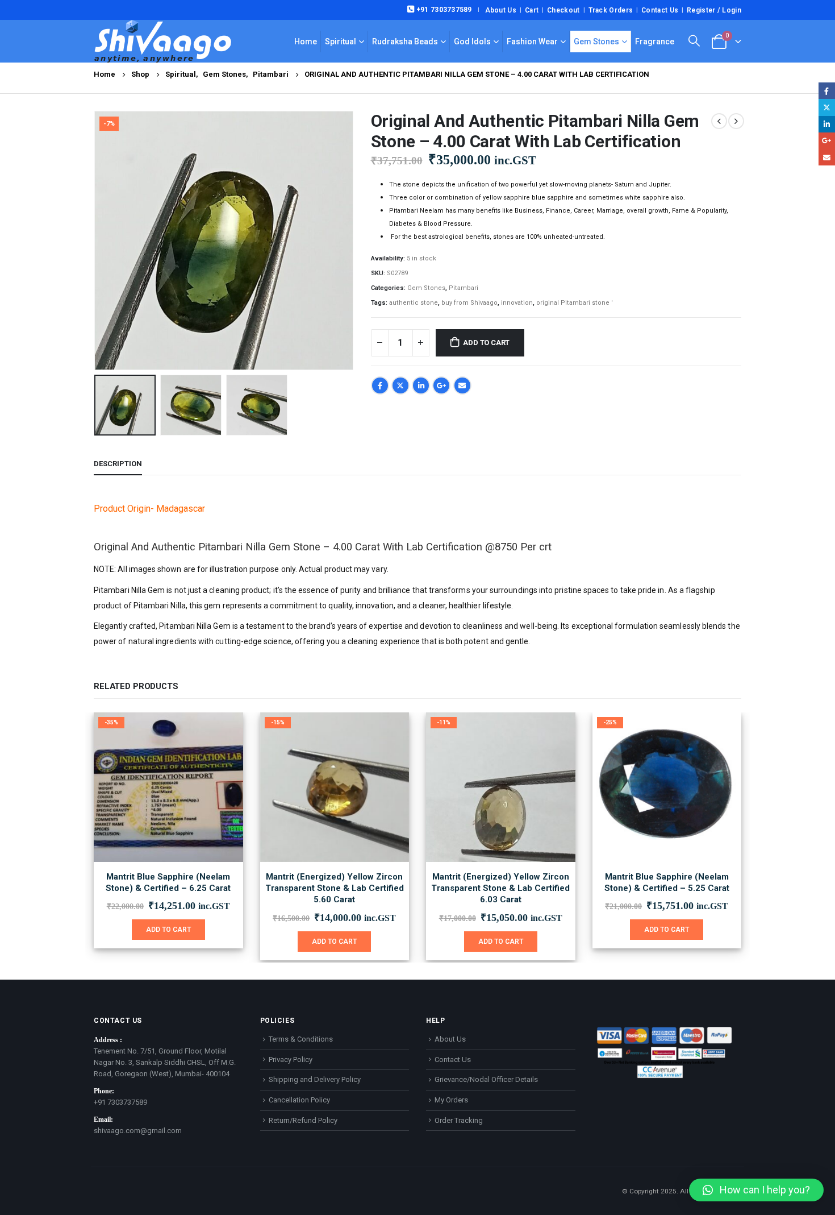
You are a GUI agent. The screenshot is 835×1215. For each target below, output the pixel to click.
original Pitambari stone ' (574, 302)
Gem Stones (596, 41)
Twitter (400, 385)
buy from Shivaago (469, 302)
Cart (531, 10)
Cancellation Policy (299, 1100)
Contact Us (659, 10)
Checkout (563, 10)
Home (305, 41)
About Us (500, 10)
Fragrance (654, 41)
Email (462, 385)
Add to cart (486, 342)
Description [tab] (118, 463)
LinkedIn (421, 385)
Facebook (380, 385)
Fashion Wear (532, 41)
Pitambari (463, 288)
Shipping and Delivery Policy (315, 1079)
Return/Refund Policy (303, 1120)
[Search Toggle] (694, 41)
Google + (441, 385)
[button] (96, 240)
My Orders (451, 1100)
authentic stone (413, 302)
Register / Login (714, 10)
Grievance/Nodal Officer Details (486, 1079)
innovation (517, 302)
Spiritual (340, 41)
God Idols (472, 41)
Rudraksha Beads (405, 41)
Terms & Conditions (301, 1039)
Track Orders (610, 10)
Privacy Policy (290, 1059)
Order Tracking (459, 1120)
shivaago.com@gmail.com (138, 1130)
